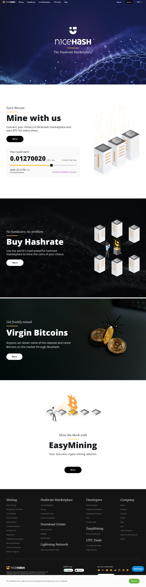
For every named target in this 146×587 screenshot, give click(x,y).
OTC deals (57, 2)
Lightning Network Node (50, 550)
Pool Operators (92, 505)
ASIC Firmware (11, 518)
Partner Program (12, 552)
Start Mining (11, 505)
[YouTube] (99, 570)
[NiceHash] (9, 2)
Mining (21, 2)
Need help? (138, 569)
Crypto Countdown (48, 518)
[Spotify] (127, 570)
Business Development (129, 535)
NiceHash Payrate (13, 526)
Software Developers (94, 509)
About (122, 505)
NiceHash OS (11, 530)
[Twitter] (103, 570)
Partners (123, 509)
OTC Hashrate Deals (94, 545)
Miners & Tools (46, 530)
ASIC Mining (11, 514)
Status (122, 539)
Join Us (129, 2)
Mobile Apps (45, 538)
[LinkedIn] (123, 570)
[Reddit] (115, 570)
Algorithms (10, 535)
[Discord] (107, 570)
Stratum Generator (13, 547)
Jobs (122, 526)
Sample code (91, 522)
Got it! (134, 581)
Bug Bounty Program (94, 514)
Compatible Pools (47, 514)
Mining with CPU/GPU (14, 509)
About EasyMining (93, 534)
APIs (87, 518)
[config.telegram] (111, 570)
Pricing (43, 509)
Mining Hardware (13, 543)
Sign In (119, 2)
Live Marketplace (44, 2)
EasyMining (31, 2)
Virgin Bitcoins (91, 550)
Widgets (44, 534)
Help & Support (126, 530)
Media (122, 518)
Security (123, 514)
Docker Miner (11, 522)
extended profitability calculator (64, 172)
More (15, 139)
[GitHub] (119, 570)
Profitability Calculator (14, 539)
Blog (65, 2)
